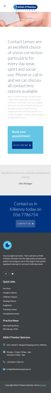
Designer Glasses (10, 293)
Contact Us (24, 224)
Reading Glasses (9, 301)
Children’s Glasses (10, 297)
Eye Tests (7, 288)
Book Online (21, 145)
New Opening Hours (11, 325)
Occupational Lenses (11, 314)
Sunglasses (7, 305)
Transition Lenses (10, 309)
